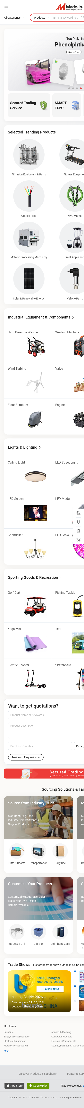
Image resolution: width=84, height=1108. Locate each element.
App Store (14, 1085)
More (6, 1051)
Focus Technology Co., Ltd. (47, 1097)
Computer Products (61, 1036)
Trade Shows (19, 964)
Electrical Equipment (15, 1041)
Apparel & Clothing (61, 1032)
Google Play (38, 1085)
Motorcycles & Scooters (16, 1045)
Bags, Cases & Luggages (16, 1036)
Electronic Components (63, 1041)
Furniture (8, 1032)
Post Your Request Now (26, 757)
